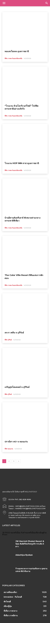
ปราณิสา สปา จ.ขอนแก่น (16, 441)
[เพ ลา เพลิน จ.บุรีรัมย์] (25, 311)
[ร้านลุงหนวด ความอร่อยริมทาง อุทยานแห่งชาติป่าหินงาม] (8, 572)
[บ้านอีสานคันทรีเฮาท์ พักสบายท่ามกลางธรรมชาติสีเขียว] (25, 196)
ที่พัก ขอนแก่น (18, 9)
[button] (4, 3)
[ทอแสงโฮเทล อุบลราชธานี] (25, 30)
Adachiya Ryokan (24, 555)
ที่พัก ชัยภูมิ (28, 9)
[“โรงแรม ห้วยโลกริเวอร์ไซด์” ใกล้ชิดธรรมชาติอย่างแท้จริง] (25, 84)
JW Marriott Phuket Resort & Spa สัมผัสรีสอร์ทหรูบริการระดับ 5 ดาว (29, 544)
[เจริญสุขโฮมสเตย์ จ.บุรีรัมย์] (25, 366)
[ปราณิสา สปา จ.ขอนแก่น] (25, 420)
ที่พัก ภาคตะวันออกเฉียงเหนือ (13, 58)
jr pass (6, 533)
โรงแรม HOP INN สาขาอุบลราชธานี (22, 163)
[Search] (46, 3)
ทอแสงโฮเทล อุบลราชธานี (17, 51)
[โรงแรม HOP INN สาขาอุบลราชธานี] (25, 142)
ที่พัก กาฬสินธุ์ (7, 9)
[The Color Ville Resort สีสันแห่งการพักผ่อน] (25, 254)
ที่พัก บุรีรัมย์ (8, 340)
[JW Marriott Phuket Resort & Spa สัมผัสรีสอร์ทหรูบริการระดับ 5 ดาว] (8, 545)
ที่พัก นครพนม (38, 9)
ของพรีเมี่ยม (15, 533)
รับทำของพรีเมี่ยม (28, 533)
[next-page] (19, 461)
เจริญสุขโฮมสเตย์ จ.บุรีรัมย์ (17, 387)
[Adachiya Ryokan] (8, 558)
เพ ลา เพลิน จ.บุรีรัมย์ (14, 332)
